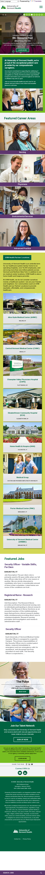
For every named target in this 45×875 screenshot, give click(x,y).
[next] (5, 15)
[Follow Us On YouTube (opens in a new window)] (19, 772)
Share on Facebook (26, 764)
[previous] (3, 15)
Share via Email (32, 764)
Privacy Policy (27, 839)
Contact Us (18, 839)
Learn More (22, 50)
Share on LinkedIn (29, 764)
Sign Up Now (22, 739)
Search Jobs (8, 873)
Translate (37, 1)
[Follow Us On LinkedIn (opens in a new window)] (25, 772)
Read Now (24, 692)
